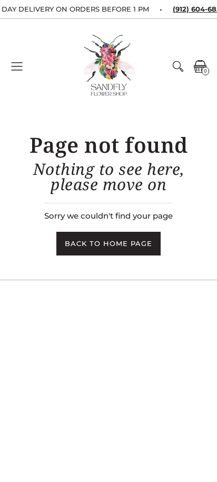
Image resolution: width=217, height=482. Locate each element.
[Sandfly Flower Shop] (108, 66)
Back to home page (108, 243)
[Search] (178, 66)
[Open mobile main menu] (17, 66)
